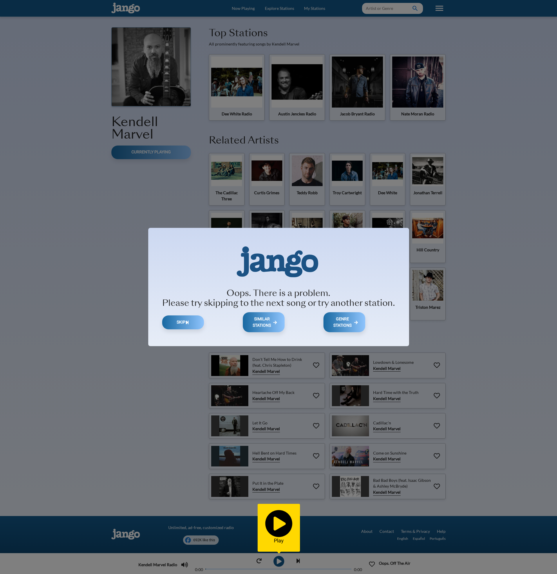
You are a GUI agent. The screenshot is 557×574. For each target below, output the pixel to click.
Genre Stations (342, 322)
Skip (181, 322)
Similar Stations (262, 322)
